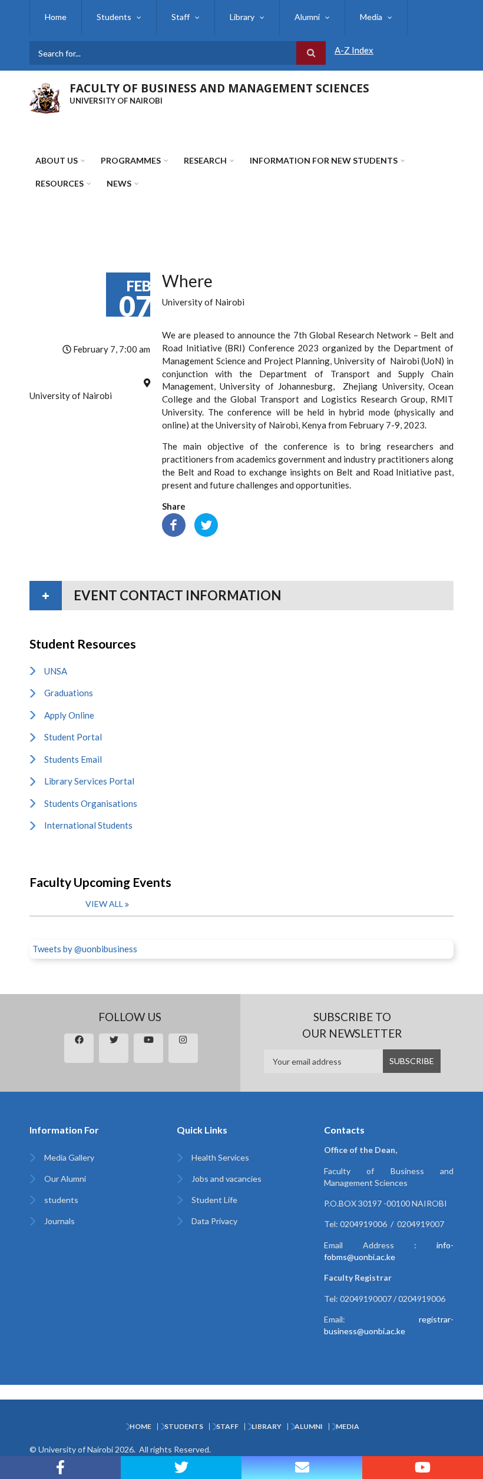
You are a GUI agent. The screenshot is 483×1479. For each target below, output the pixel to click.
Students (114, 17)
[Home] (45, 96)
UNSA (55, 671)
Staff (180, 17)
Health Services (220, 1157)
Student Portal (73, 737)
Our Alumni (65, 1179)
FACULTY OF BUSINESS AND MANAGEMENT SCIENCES (219, 88)
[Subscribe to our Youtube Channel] (422, 1467)
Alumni (307, 17)
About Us (56, 160)
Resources (59, 183)
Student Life (214, 1200)
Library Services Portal (89, 781)
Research (205, 160)
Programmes (131, 160)
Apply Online (69, 715)
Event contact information (177, 595)
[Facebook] (174, 524)
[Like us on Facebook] (60, 1467)
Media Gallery (69, 1157)
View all (104, 904)
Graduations (68, 692)
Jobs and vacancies (226, 1179)
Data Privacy (214, 1221)
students (61, 1200)
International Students (88, 825)
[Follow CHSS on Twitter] (181, 1467)
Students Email (73, 759)
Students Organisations (90, 803)
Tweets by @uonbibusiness (84, 948)
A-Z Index (354, 50)
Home (56, 17)
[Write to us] (302, 1467)
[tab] (241, 595)
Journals (59, 1221)
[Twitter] (206, 524)
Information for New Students (324, 160)
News (119, 183)
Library (242, 17)
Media (371, 17)
